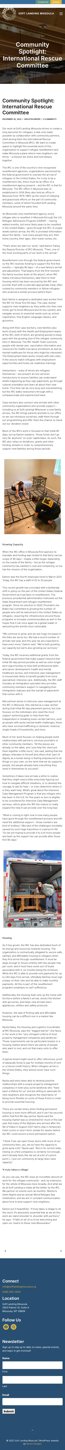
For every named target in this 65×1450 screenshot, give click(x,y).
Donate (56, 2)
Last (4, 1386)
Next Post (46, 1251)
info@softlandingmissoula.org (19, 1286)
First (4, 1371)
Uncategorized (32, 119)
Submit (9, 1411)
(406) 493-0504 (11, 1291)
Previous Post (19, 1251)
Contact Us (43, 2)
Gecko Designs (34, 1443)
